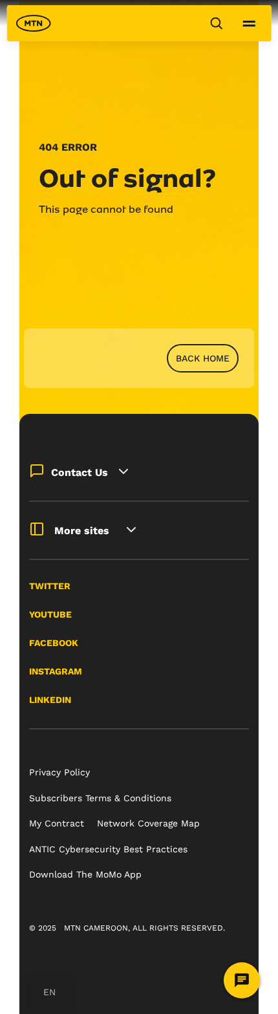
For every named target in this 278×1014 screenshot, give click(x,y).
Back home (203, 358)
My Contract (56, 823)
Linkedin (50, 700)
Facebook (53, 643)
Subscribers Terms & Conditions (100, 798)
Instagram (55, 671)
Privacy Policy (59, 772)
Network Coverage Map (148, 823)
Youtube (50, 614)
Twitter (49, 586)
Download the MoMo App (85, 874)
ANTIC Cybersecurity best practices (108, 849)
